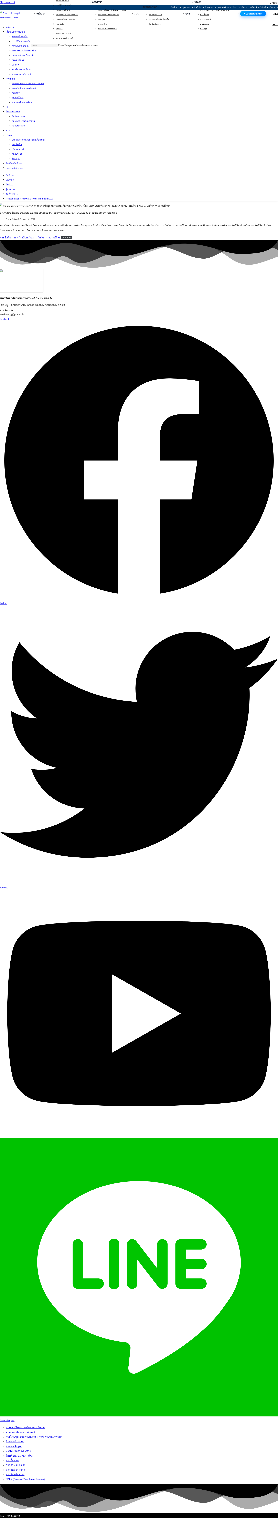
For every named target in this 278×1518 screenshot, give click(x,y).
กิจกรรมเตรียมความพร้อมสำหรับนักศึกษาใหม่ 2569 (29, 198)
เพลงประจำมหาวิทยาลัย (23, 55)
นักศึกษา (10, 175)
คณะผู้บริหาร (18, 60)
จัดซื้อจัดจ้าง (12, 194)
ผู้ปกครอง (10, 189)
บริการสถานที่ (18, 149)
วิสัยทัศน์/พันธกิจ (20, 36)
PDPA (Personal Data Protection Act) (25, 1479)
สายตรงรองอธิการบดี (22, 74)
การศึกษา (10, 79)
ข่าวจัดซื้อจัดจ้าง (15, 1469)
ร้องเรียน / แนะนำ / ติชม (19, 1455)
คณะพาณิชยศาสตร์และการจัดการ (28, 83)
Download (66, 237)
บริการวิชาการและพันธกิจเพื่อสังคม (28, 139)
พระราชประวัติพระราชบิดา (24, 50)
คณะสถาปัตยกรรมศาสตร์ (24, 88)
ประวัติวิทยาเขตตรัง (21, 41)
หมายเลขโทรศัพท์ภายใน (23, 121)
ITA (7, 107)
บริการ (9, 135)
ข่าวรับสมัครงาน (15, 1474)
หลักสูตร (16, 93)
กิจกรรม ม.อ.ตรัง (15, 1465)
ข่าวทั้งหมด (12, 1460)
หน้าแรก (10, 27)
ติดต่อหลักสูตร (18, 125)
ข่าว (8, 130)
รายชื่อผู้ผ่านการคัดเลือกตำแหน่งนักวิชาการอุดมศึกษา (30, 237)
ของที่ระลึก (17, 144)
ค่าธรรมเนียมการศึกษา (22, 102)
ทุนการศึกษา (17, 97)
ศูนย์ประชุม (17, 154)
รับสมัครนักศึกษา (14, 163)
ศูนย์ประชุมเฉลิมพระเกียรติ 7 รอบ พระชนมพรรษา (34, 1436)
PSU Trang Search (10, 1515)
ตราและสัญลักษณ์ (20, 46)
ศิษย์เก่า (9, 184)
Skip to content (7, 2)
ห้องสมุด (16, 158)
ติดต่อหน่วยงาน (13, 111)
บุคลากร (15, 64)
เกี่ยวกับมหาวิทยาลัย (15, 32)
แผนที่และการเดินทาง (22, 69)
